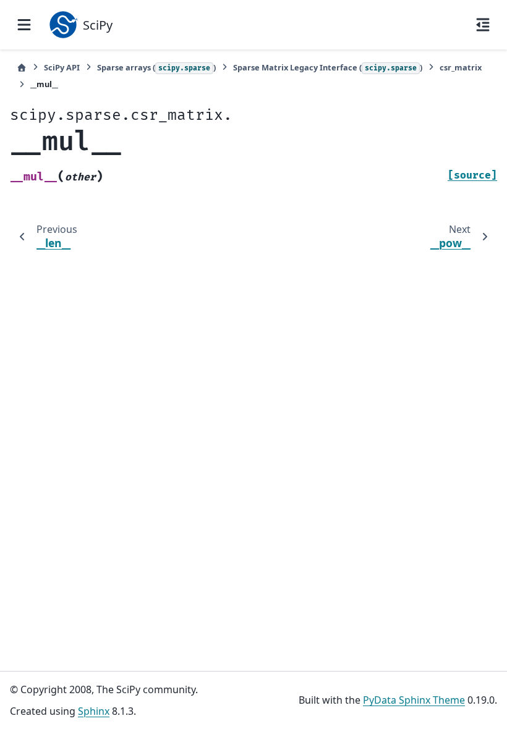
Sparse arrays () (156, 67)
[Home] (22, 67)
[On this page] (483, 24)
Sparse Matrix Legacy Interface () (327, 67)
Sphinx (93, 711)
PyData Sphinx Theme (414, 700)
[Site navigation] (24, 24)
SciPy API (62, 67)
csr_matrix (461, 67)
